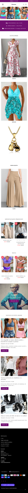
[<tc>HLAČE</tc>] (14, 188)
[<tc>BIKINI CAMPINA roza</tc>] (21, 264)
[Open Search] (23, 4)
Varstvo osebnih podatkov (6, 442)
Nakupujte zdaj (14, 300)
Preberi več (4, 350)
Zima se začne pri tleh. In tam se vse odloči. (14, 416)
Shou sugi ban (20, 489)
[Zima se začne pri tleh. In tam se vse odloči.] (14, 404)
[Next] (25, 234)
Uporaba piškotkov (5, 444)
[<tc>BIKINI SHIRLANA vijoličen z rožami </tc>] (7, 264)
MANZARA (14, 488)
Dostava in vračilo (5, 445)
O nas (2, 438)
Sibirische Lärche (13, 489)
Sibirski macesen (5, 489)
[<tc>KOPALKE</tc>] (14, 101)
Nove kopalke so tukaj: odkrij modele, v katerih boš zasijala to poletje (12, 340)
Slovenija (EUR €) (15, 471)
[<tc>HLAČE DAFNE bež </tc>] (7, 230)
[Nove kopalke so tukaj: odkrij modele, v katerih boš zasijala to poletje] (14, 328)
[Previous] (2, 234)
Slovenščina (4, 471)
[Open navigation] (4, 4)
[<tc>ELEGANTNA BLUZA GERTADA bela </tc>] (21, 230)
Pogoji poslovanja (4, 440)
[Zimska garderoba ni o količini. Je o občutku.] (14, 366)
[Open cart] (26, 4)
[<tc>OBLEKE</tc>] (14, 58)
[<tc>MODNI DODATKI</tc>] (14, 144)
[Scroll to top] (25, 490)
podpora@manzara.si (5, 462)
